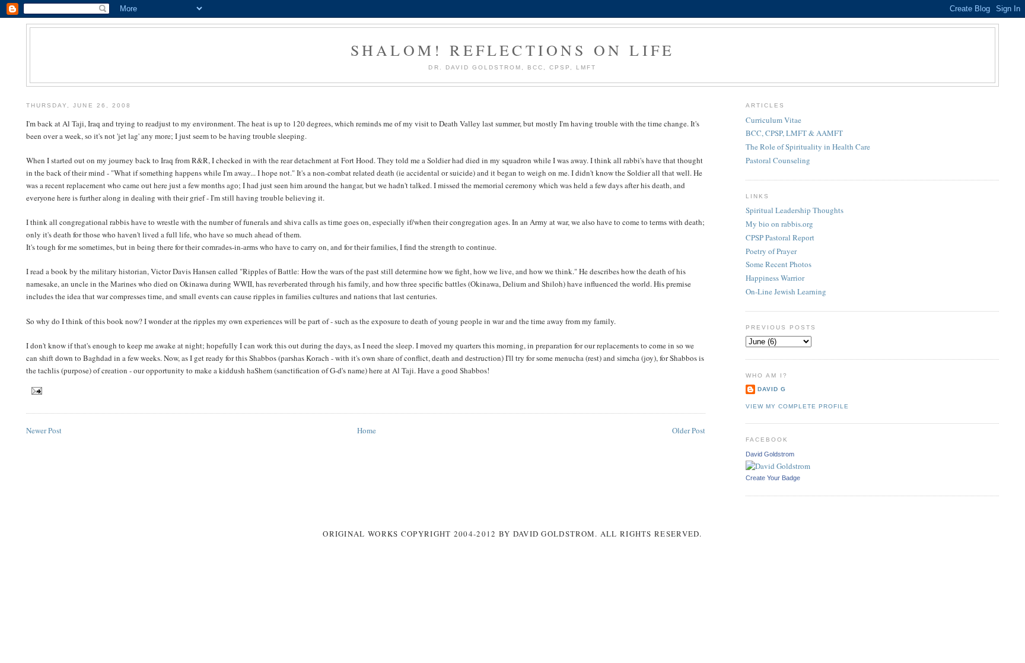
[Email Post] (35, 390)
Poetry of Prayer (771, 251)
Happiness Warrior (775, 277)
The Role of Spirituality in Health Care (808, 146)
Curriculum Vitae (773, 120)
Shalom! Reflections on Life (512, 50)
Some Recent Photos (778, 264)
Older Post (688, 430)
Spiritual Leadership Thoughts (794, 210)
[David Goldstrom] (778, 466)
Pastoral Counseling (778, 160)
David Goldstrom (770, 454)
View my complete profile (797, 406)
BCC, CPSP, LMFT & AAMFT (794, 133)
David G (771, 389)
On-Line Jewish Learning (786, 291)
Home (366, 430)
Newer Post (44, 430)
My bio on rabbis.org (779, 223)
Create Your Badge (773, 477)
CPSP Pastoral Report (780, 237)
